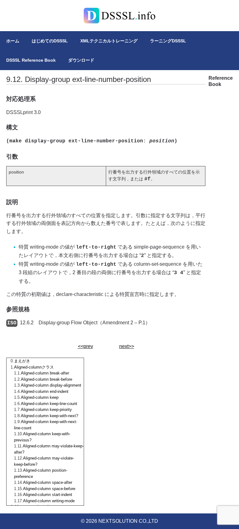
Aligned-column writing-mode (49, 500)
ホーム (12, 40)
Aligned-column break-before (46, 379)
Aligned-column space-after (47, 482)
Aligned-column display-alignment (51, 385)
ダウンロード (81, 60)
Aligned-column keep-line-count (49, 403)
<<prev (85, 346)
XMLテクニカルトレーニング (109, 40)
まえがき (22, 361)
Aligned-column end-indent (44, 391)
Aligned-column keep (40, 397)
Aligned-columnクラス (34, 367)
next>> (126, 346)
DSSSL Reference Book (31, 60)
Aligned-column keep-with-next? (49, 415)
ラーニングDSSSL (168, 40)
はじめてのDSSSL (50, 40)
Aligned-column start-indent (47, 494)
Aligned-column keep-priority (46, 409)
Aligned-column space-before (49, 488)
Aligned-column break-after (45, 373)
